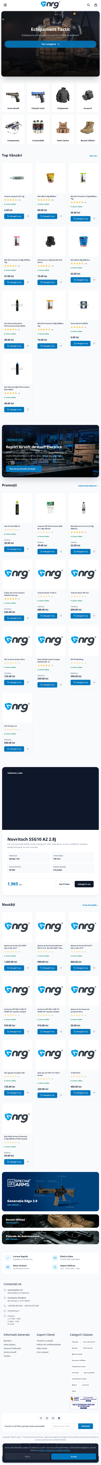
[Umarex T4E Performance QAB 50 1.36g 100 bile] (50, 508)
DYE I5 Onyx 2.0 (10, 726)
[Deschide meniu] (5, 5)
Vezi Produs (64, 884)
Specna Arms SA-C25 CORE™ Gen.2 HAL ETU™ (15, 946)
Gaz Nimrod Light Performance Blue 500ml (16, 388)
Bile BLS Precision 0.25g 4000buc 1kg (84, 197)
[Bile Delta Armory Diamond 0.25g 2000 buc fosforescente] (17, 1118)
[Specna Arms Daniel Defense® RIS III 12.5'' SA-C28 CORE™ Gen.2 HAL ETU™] (50, 927)
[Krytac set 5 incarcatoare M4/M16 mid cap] (17, 574)
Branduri (8, 1341)
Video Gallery (9, 1344)
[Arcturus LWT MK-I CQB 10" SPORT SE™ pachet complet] (50, 991)
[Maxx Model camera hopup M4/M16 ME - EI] (50, 641)
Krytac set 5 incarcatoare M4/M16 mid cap (14, 594)
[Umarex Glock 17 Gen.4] (50, 574)
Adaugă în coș (15, 216)
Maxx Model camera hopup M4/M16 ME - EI (48, 660)
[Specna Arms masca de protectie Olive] (84, 991)
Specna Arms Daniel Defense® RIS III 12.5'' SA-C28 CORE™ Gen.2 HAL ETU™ (50, 946)
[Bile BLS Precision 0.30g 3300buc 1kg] (50, 305)
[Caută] (88, 5)
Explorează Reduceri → (88, 485)
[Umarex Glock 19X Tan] (84, 574)
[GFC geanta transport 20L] (17, 1054)
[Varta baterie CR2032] (84, 305)
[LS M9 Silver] (84, 1054)
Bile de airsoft (77, 1354)
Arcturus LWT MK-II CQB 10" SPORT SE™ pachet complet (15, 1010)
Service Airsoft (10, 1352)
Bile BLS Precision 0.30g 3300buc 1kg (50, 324)
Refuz (27, 1456)
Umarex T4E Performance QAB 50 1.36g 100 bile (49, 527)
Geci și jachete (89, 1372)
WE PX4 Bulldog (77, 659)
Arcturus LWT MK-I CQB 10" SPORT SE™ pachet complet (48, 1010)
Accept (74, 1456)
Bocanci (75, 1348)
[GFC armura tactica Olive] (17, 641)
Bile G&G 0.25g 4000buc (46, 196)
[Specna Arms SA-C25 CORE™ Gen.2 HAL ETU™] (17, 927)
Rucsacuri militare (79, 1360)
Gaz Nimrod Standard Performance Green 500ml (14, 324)
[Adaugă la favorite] (27, 216)
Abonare (85, 1426)
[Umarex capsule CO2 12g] (17, 178)
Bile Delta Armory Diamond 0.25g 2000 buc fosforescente (15, 1137)
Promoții (75, 1372)
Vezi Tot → (94, 156)
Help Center (42, 1348)
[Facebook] (40, 1418)
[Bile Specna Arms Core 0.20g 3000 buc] (84, 508)
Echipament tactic (79, 1366)
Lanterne (85, 1385)
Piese (74, 1391)
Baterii (74, 1385)
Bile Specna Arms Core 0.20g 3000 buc (82, 527)
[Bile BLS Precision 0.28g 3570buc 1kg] (17, 241)
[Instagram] (46, 1418)
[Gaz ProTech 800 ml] (17, 508)
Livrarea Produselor (12, 1348)
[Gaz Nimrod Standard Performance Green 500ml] (17, 305)
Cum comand (42, 1352)
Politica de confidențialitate (49, 1344)
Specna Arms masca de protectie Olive (80, 1010)
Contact (7, 1356)
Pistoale (75, 1342)
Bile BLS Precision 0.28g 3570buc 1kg (17, 261)
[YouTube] (52, 1418)
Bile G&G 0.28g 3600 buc (80, 260)
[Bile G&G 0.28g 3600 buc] (84, 241)
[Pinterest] (59, 1418)
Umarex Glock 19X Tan (80, 593)
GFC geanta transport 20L (14, 1073)
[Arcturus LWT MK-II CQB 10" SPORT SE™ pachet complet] (17, 991)
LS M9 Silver (75, 1073)
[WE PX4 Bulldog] (84, 641)
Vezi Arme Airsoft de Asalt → (24, 468)
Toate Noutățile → (90, 905)
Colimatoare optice (79, 1379)
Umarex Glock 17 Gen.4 (46, 593)
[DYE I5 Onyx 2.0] (17, 707)
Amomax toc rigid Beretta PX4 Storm (49, 261)
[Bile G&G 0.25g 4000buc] (50, 178)
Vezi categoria (48, 44)
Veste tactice (88, 1348)
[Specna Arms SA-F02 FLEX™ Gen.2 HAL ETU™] (84, 927)
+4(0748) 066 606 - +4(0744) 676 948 (23, 1306)
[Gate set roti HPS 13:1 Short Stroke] (50, 1054)
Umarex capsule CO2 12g (14, 196)
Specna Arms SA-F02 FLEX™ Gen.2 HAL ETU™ (81, 946)
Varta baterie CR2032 (79, 323)
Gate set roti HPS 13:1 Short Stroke (48, 1074)
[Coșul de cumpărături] (95, 5)
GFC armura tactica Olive (14, 659)
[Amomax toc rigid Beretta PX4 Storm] (50, 241)
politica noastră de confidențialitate (54, 1450)
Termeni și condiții (45, 1341)
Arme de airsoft (89, 1342)
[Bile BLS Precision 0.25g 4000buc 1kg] (84, 178)
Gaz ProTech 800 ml (12, 526)
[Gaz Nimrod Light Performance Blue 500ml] (17, 369)
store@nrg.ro (13, 1311)
